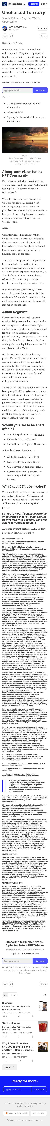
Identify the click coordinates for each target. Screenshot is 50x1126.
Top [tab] (5, 995)
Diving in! (7, 1003)
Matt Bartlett (20, 1057)
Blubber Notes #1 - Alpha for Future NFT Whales (16, 1008)
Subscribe (34, 4)
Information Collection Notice (30, 970)
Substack (11, 1120)
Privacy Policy (24, 973)
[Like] (5, 36)
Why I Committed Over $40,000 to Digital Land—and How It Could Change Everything (17, 1047)
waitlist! (27, 117)
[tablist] (9, 995)
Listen (44, 28)
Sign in (44, 4)
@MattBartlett (26, 533)
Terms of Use (38, 967)
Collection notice (25, 1106)
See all (7, 1067)
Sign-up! (39, 434)
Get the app (38, 1113)
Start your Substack (17, 1113)
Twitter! (31, 439)
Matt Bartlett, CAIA (18, 27)
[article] (25, 1009)
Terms (42, 1103)
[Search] (45, 995)
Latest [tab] (13, 995)
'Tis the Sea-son (11, 1023)
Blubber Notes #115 (12, 1053)
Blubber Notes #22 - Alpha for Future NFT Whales (16, 1028)
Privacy (34, 1103)
